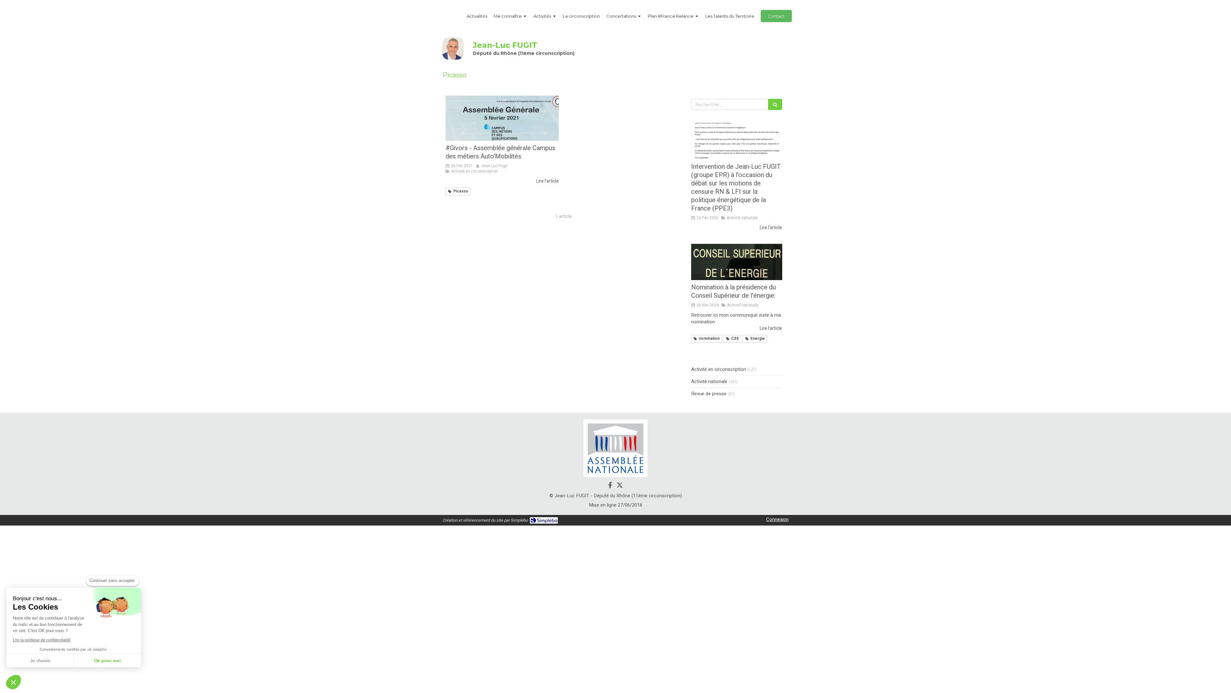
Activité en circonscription (718, 369)
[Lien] (615, 448)
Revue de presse (708, 393)
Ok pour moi (107, 660)
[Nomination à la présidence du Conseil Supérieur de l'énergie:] (736, 262)
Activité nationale (709, 381)
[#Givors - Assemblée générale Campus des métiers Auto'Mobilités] (502, 118)
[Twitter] (619, 486)
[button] (13, 682)
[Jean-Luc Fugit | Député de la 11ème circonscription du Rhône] (453, 48)
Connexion (777, 519)
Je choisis (40, 660)
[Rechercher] (775, 104)
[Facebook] (610, 486)
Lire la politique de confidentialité (42, 640)
